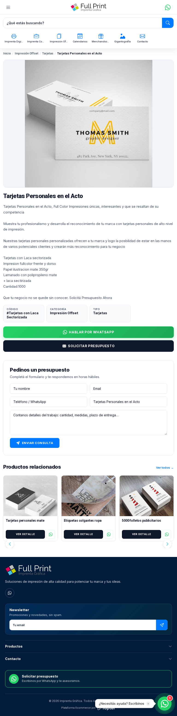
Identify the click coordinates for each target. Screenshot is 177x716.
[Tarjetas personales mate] (30, 496)
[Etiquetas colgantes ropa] (88, 496)
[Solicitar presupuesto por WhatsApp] (168, 7)
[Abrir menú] (8, 7)
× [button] (148, 703)
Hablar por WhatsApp (91, 332)
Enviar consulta (37, 443)
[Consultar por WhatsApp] (50, 534)
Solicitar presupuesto (91, 346)
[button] (10, 544)
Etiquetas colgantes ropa (83, 520)
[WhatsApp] (9, 593)
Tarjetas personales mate (25, 520)
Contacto (13, 659)
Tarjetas (47, 53)
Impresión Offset (26, 53)
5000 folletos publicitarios (141, 520)
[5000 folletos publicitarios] (147, 496)
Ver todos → (165, 467)
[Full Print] (88, 7)
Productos (14, 646)
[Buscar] (168, 23)
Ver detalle (25, 534)
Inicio (7, 53)
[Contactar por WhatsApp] (164, 703)
